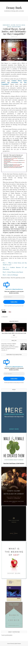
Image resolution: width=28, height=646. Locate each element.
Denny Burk (14, 7)
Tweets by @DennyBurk (6, 635)
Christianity (6, 25)
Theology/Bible (16, 26)
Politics (18, 25)
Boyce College (9, 345)
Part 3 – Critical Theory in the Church (13, 272)
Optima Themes (18, 643)
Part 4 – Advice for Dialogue (10, 275)
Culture (13, 25)
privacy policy (16, 305)
